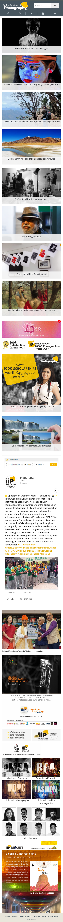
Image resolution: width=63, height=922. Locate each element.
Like (12, 599)
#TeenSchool (29, 545)
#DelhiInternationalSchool (43, 548)
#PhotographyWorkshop (17, 548)
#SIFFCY (9, 551)
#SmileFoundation (23, 551)
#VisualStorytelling (42, 551)
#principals (44, 554)
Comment (28, 599)
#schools (34, 554)
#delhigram (23, 554)
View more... (33, 838)
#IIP (20, 545)
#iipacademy (11, 554)
